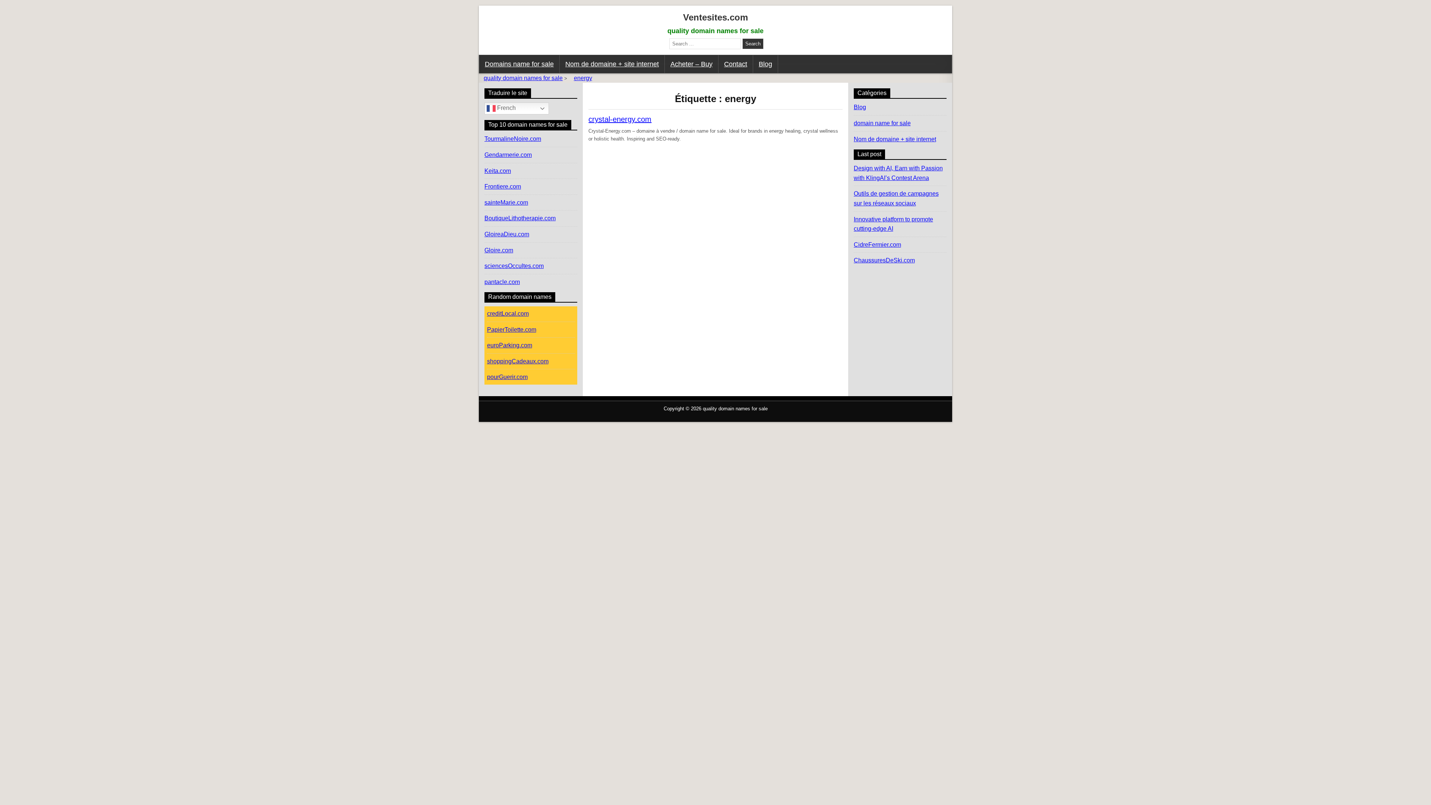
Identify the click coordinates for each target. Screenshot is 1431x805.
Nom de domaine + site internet (612, 64)
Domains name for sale (519, 64)
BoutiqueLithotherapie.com (520, 218)
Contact (735, 64)
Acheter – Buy (691, 64)
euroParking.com (509, 345)
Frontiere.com (502, 186)
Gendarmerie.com (508, 155)
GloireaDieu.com (506, 234)
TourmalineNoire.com (512, 139)
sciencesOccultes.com (514, 266)
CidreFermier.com (877, 245)
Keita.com (497, 171)
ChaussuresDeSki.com (884, 260)
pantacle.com (502, 282)
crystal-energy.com (619, 119)
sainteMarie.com (506, 202)
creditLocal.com (508, 313)
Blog (765, 64)
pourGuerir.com (507, 377)
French (506, 108)
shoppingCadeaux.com (518, 361)
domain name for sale (882, 123)
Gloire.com (498, 250)
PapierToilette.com (511, 329)
